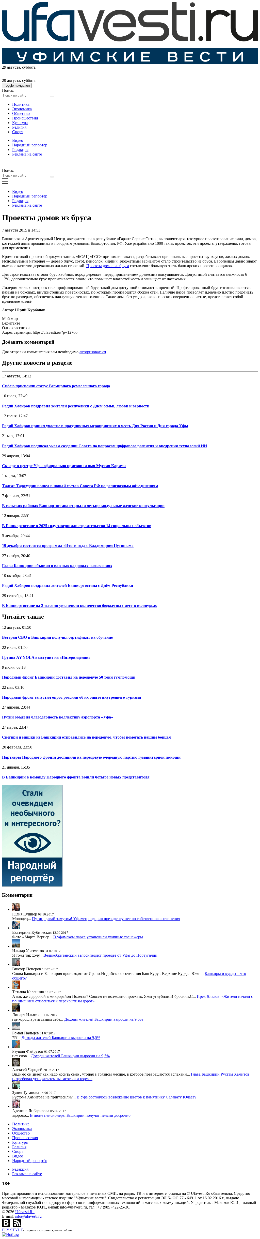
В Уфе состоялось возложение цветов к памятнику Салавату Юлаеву (136, 1097)
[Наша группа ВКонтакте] (6, 1225)
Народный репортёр (29, 145)
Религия (19, 127)
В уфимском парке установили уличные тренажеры (98, 937)
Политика (20, 104)
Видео (17, 140)
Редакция (20, 149)
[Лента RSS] (17, 1225)
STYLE (12, 1230)
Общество (21, 113)
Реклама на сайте (27, 154)
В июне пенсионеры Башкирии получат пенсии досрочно (80, 1115)
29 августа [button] (11, 67)
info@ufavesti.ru (28, 1216)
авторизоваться (92, 352)
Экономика (22, 109)
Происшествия (25, 118)
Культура (20, 122)
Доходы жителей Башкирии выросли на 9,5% (103, 1019)
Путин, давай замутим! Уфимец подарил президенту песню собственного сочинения (106, 918)
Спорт (17, 132)
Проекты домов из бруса (107, 266)
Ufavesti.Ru (25, 1212)
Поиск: (8, 90)
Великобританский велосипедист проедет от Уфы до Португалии (100, 955)
